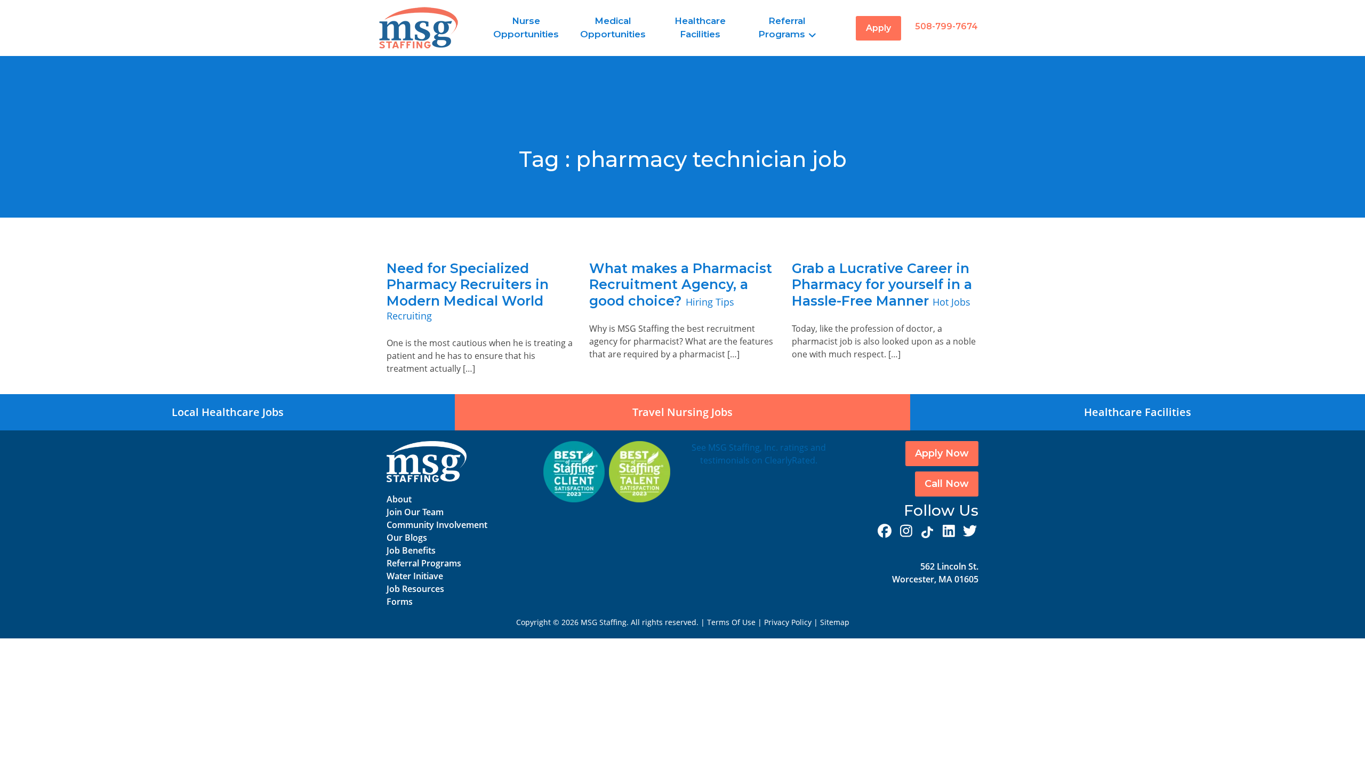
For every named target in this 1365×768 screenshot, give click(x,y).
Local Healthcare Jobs (228, 412)
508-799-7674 (946, 26)
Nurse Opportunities (526, 27)
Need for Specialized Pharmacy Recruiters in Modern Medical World (468, 284)
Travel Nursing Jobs (682, 412)
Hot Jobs (951, 301)
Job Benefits (411, 550)
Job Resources (415, 589)
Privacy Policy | (792, 622)
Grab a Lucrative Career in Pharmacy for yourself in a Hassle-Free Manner (882, 284)
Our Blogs (407, 537)
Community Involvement (437, 525)
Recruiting (409, 315)
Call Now (947, 484)
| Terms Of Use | (731, 622)
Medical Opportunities (613, 27)
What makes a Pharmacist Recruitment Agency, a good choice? (680, 284)
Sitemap (834, 622)
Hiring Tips (710, 301)
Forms (400, 601)
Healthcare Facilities (700, 27)
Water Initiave (415, 576)
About (399, 499)
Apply (878, 28)
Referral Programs (782, 27)
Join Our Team (415, 512)
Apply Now (942, 453)
